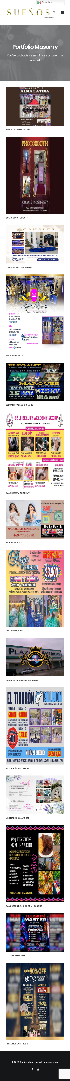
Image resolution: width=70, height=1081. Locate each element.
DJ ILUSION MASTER (16, 956)
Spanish (46, 2)
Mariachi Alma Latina (18, 130)
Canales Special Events (19, 267)
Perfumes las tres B (17, 1044)
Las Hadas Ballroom (17, 818)
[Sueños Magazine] (30, 12)
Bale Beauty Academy (18, 493)
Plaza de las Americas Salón (22, 680)
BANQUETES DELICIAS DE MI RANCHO (24, 906)
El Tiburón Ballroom (17, 768)
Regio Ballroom (14, 631)
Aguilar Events (14, 356)
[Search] (53, 12)
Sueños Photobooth (17, 218)
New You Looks (14, 543)
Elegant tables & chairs (19, 405)
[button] (62, 12)
